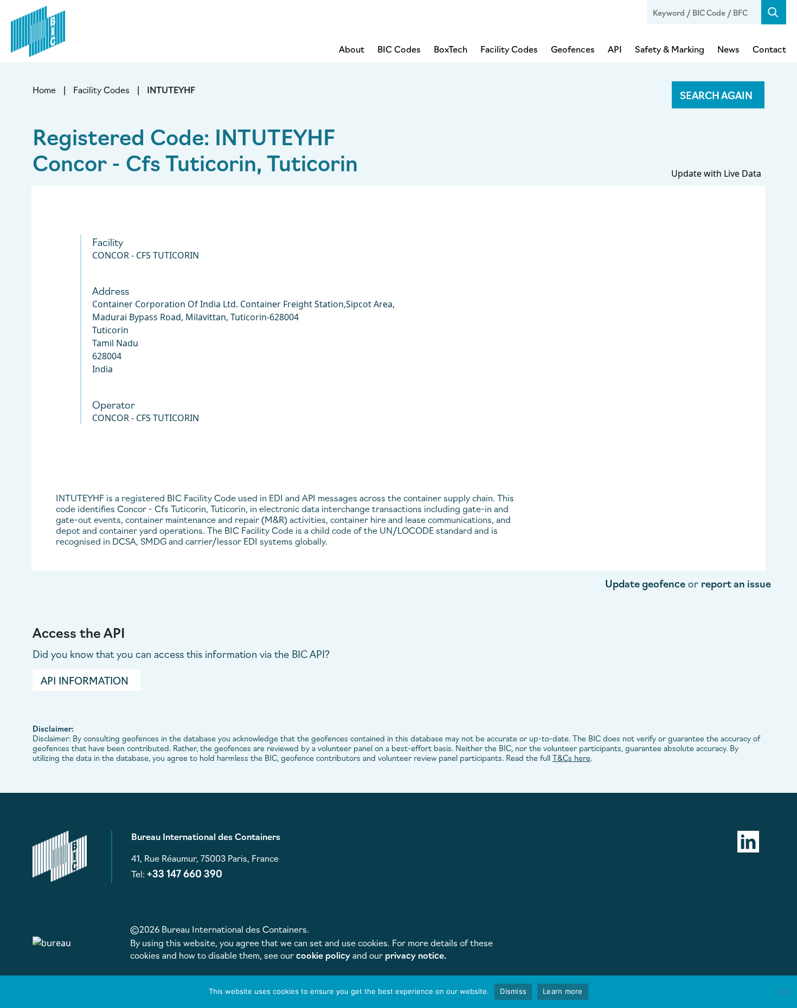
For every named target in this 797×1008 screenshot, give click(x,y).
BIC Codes (399, 49)
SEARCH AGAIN (716, 95)
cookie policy (323, 955)
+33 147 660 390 (184, 873)
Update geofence (645, 583)
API (615, 49)
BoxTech (450, 49)
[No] (783, 991)
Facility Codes (509, 49)
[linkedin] (748, 840)
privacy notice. (415, 955)
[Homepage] (38, 29)
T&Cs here (571, 757)
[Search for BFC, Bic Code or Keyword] (773, 12)
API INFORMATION (84, 680)
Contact (769, 49)
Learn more (563, 991)
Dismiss (513, 991)
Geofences (573, 49)
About (351, 49)
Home (44, 89)
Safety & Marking (669, 49)
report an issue (736, 583)
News (728, 49)
